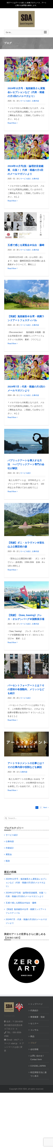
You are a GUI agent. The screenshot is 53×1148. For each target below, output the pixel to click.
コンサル (34, 1030)
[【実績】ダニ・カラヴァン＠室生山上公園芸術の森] (26, 519)
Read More (12, 123)
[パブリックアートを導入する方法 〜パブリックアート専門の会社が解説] (26, 441)
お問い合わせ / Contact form (37, 1058)
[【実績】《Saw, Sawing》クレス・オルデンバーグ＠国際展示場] (26, 595)
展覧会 (9, 854)
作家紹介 (10, 848)
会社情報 (34, 1049)
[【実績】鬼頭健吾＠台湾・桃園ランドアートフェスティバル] (26, 295)
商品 (32, 1036)
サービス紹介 (25, 101)
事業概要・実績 (37, 1017)
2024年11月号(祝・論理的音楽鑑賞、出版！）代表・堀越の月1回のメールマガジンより (25, 170)
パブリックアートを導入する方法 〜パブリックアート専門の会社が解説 (26, 464)
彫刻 (8, 861)
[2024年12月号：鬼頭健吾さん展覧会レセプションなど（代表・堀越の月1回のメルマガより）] (26, 69)
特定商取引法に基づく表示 (38, 1074)
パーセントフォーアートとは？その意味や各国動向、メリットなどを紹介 (26, 689)
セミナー (34, 1023)
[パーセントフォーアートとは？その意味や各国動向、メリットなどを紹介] (26, 666)
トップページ (36, 1004)
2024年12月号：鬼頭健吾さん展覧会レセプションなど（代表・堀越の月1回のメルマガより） (26, 92)
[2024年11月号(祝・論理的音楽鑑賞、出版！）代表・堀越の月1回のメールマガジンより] (26, 147)
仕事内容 (35, 101)
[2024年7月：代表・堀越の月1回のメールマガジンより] (26, 367)
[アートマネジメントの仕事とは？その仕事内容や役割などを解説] (26, 744)
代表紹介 (34, 1010)
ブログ (33, 1043)
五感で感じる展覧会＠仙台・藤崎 (26, 245)
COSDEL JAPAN (38, 1066)
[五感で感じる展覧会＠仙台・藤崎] (26, 225)
